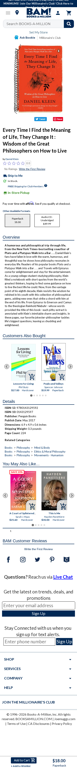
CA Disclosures (38, 723)
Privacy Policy (62, 723)
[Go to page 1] (31, 395)
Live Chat (63, 577)
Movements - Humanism (48, 455)
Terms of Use (16, 723)
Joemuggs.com (64, 719)
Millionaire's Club (50, 37)
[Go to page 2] (34, 395)
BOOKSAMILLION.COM (33, 719)
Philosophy (23, 447)
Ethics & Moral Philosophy (50, 451)
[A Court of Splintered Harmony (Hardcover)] (23, 490)
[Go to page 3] (37, 395)
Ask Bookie (27, 37)
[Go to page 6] (45, 395)
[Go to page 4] (40, 395)
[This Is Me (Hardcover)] (54, 490)
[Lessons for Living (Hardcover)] (23, 362)
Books (8, 447)
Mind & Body (42, 447)
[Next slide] (70, 366)
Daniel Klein (12, 159)
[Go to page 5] (43, 395)
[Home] (38, 13)
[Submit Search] (69, 24)
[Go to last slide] (6, 366)
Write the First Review (32, 169)
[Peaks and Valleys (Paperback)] (53, 362)
